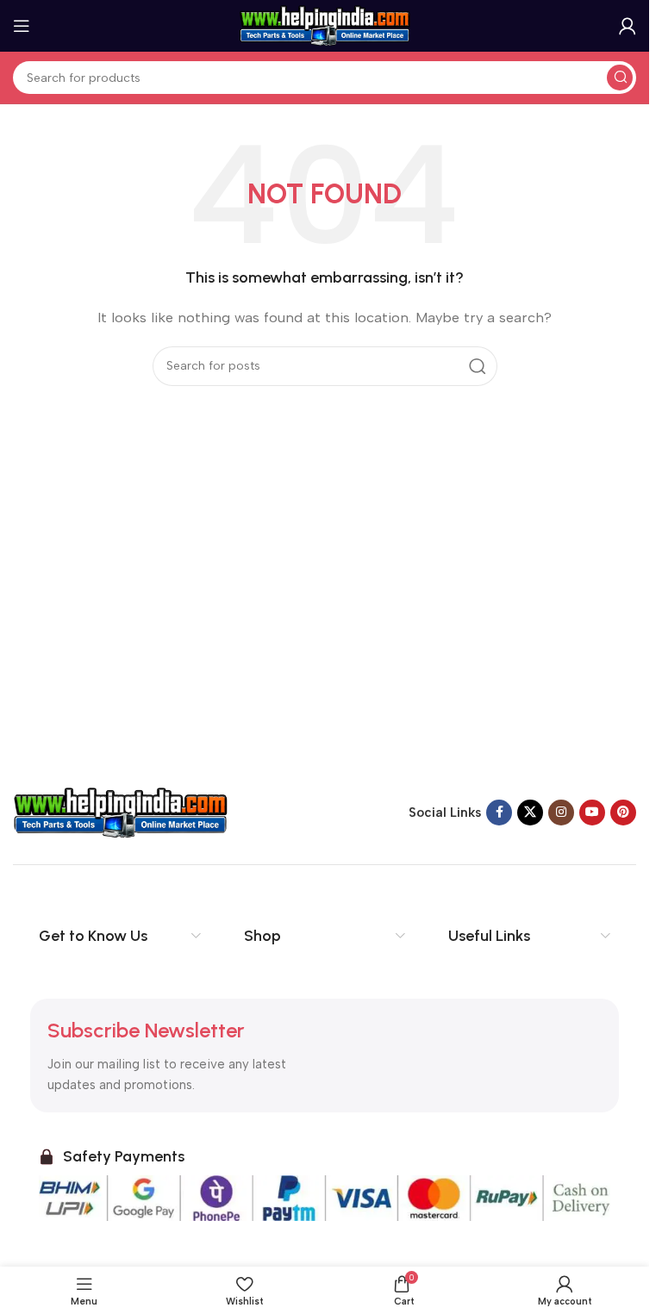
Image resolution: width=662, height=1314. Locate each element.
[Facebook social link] (499, 812)
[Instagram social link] (561, 812)
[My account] (627, 26)
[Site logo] (325, 25)
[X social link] (530, 812)
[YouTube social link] (592, 812)
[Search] (620, 77)
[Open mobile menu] (21, 26)
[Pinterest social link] (623, 812)
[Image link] (120, 811)
